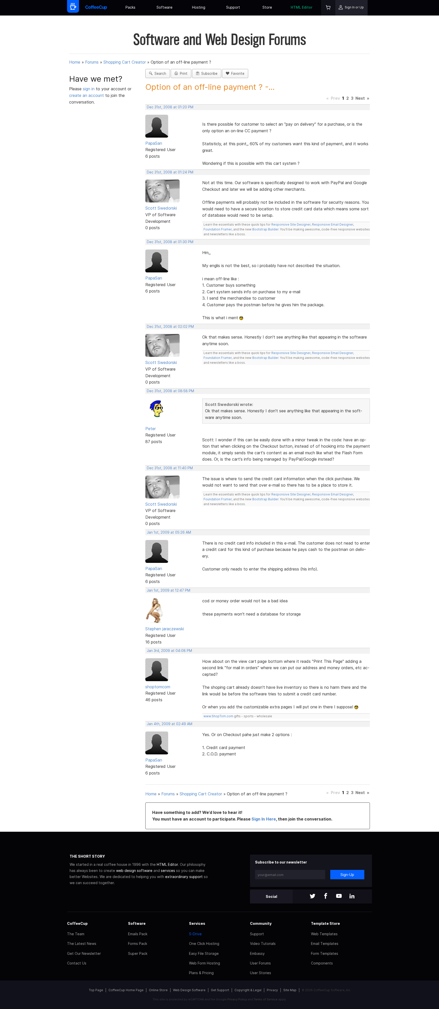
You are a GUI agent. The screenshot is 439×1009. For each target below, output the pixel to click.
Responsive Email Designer (332, 224)
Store (267, 7)
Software (164, 7)
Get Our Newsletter (84, 953)
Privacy (272, 990)
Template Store (325, 923)
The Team (75, 934)
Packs (130, 7)
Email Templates (324, 943)
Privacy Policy (237, 999)
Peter (150, 428)
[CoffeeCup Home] (96, 8)
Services (197, 923)
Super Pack (137, 953)
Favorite (236, 73)
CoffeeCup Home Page (126, 990)
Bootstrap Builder (265, 229)
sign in (89, 88)
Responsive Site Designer (290, 224)
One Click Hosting (204, 943)
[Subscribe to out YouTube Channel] (339, 896)
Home (74, 62)
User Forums (260, 963)
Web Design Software (189, 990)
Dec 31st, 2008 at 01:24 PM (170, 172)
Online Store (158, 990)
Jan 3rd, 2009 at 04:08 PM (169, 651)
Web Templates (324, 934)
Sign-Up (347, 874)
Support (233, 7)
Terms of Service (265, 999)
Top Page (96, 990)
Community (261, 923)
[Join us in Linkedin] (352, 896)
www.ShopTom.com (218, 716)
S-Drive (195, 934)
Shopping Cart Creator (124, 62)
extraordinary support (184, 876)
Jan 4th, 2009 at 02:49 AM (169, 724)
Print (182, 73)
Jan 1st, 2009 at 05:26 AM (169, 532)
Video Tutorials (263, 943)
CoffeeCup (77, 923)
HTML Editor (301, 7)
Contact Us (76, 963)
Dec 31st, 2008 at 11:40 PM (170, 468)
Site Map (289, 990)
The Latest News (81, 943)
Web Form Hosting (204, 963)
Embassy (257, 953)
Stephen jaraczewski (164, 628)
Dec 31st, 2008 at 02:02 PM (170, 327)
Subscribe (208, 73)
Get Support (220, 990)
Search (159, 73)
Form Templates (324, 953)
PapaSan (153, 143)
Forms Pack (137, 943)
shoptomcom (157, 686)
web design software (134, 870)
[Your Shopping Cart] (328, 8)
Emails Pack (137, 934)
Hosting (198, 7)
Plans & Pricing (201, 973)
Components (322, 963)
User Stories (260, 973)
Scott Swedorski (161, 208)
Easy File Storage (204, 953)
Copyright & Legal (247, 990)
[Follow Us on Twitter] (312, 896)
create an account (86, 95)
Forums (92, 62)
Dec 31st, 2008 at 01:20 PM (170, 107)
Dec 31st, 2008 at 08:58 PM (170, 391)
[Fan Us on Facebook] (326, 896)
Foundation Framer (217, 229)
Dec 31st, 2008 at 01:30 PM (170, 242)
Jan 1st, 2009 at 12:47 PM (168, 590)
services (168, 870)
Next (360, 98)
